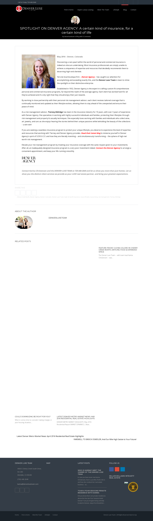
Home (17, 515)
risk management (103, 197)
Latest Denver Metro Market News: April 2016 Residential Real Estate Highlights (50, 436)
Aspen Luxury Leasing (85, 10)
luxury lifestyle (85, 197)
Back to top (133, 515)
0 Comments (87, 36)
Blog (125, 10)
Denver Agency (35, 197)
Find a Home (68, 10)
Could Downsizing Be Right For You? (33, 417)
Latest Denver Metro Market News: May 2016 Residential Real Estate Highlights (76, 418)
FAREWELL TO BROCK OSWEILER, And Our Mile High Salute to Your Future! (105, 439)
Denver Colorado (45, 197)
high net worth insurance (72, 197)
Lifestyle (116, 10)
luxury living (94, 197)
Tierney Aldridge (115, 197)
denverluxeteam (69, 36)
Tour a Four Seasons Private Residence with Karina (92, 492)
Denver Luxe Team (58, 197)
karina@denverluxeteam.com (27, 484)
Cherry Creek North (23, 197)
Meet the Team (103, 10)
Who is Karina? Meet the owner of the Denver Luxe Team (90, 472)
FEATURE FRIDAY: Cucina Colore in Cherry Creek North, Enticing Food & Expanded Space (118, 250)
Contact (133, 10)
